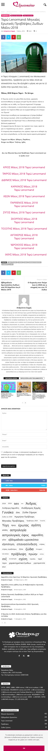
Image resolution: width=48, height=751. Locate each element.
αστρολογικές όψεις (15, 535)
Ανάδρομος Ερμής (31, 508)
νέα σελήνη (5, 554)
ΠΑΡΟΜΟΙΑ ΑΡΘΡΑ (11, 378)
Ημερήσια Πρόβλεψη (24, 517)
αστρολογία (18, 530)
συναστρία (12, 559)
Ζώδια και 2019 (7, 517)
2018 (4, 503)
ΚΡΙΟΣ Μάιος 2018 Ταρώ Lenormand (24, 167)
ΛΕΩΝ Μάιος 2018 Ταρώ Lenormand (24, 196)
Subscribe (42, 490)
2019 (10, 503)
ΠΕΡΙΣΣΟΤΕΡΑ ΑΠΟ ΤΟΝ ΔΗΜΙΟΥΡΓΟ (31, 378)
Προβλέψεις (5, 15)
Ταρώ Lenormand (28, 15)
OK (24, 748)
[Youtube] (29, 656)
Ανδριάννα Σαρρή (9, 31)
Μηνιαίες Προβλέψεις (35, 262)
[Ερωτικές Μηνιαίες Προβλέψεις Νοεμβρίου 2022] (24, 387)
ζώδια (25, 262)
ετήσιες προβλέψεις (9, 549)
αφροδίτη (37, 535)
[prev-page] (23, 403)
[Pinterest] (13, 37)
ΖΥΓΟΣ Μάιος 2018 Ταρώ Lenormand (24, 212)
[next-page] (25, 403)
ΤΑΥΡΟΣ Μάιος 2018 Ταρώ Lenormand (24, 173)
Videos (19, 391)
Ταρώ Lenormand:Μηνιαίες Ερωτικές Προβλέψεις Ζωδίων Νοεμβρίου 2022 (38, 396)
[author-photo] (24, 300)
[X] (8, 37)
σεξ (4, 559)
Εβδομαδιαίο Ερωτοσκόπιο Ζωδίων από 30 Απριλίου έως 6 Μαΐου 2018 (10, 286)
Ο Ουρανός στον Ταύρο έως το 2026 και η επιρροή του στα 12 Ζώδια (37, 286)
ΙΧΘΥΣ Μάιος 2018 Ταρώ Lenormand (25, 254)
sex (16, 503)
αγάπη (15, 262)
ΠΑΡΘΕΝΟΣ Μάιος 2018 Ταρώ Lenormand (24, 204)
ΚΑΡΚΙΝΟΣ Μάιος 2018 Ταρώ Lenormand (24, 188)
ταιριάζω (32, 559)
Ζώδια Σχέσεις (5, 727)
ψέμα (4, 567)
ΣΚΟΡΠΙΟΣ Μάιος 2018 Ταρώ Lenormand (24, 220)
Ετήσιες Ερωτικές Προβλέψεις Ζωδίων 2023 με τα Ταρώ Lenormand (7, 396)
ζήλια (21, 549)
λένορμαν (39, 549)
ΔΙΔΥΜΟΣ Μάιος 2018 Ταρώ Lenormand (24, 180)
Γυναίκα (8, 512)
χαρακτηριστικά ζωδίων (20, 563)
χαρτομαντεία (39, 563)
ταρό (40, 559)
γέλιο (4, 540)
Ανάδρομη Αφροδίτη (10, 508)
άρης (13, 525)
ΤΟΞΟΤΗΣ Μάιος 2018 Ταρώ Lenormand (24, 228)
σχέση (23, 559)
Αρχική (3, 11)
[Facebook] (3, 37)
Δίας (18, 512)
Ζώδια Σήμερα (29, 512)
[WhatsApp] (19, 37)
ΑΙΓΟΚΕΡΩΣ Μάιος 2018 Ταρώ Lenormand (24, 236)
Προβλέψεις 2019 (32, 521)
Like (44, 481)
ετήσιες (42, 544)
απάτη (5, 530)
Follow (43, 485)
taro (9, 262)
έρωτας (20, 262)
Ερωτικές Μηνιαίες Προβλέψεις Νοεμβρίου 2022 (24, 395)
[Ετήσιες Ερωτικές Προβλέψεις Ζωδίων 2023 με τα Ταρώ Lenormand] (8, 387)
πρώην (32, 554)
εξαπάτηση (8, 544)
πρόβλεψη (5, 264)
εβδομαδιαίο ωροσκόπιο (23, 539)
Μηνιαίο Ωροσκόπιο (12, 11)
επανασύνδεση (27, 544)
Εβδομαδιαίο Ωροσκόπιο (9, 717)
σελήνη (42, 554)
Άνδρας (31, 503)
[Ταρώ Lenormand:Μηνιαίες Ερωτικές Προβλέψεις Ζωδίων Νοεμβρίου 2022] (39, 387)
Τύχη (11, 264)
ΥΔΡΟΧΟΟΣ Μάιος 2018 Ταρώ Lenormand (24, 246)
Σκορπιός (42, 520)
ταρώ (4, 563)
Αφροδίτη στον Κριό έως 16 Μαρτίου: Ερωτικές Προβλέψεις (24, 577)
